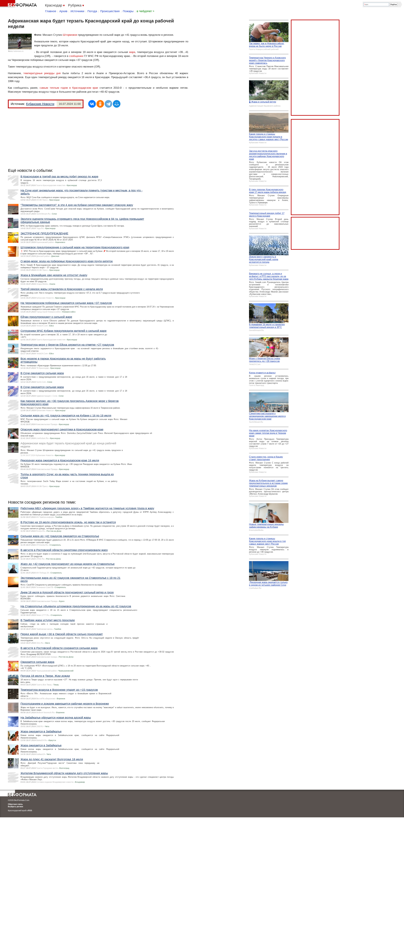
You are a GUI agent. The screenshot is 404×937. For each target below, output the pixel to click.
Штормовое (70, 34)
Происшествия (110, 11)
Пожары (128, 11)
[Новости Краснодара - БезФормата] (19, 4)
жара (132, 52)
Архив (63, 11)
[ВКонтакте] (92, 104)
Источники (77, 11)
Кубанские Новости (40, 104)
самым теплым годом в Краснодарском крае (69, 87)
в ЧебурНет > (145, 11)
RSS (30, 810)
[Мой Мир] (116, 104)
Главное (50, 11)
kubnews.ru (19, 51)
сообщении (76, 56)
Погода (92, 11)
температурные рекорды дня (42, 73)
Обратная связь (15, 804)
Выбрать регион (15, 806)
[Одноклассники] (100, 104)
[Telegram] (108, 104)
